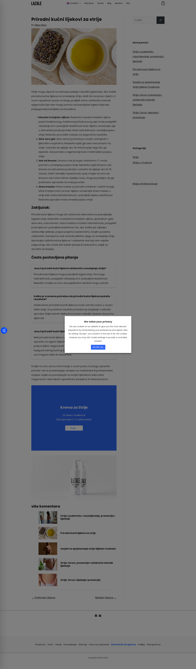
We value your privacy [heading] (98, 321)
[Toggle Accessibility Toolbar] (4, 330)
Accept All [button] (98, 347)
